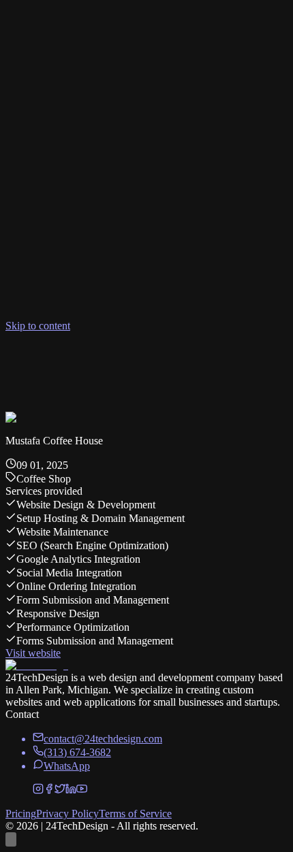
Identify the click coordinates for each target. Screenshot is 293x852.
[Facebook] (49, 790)
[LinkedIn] (70, 790)
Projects (107, 364)
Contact (140, 364)
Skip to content (37, 325)
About (76, 364)
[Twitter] (60, 790)
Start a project (39, 378)
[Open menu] (10, 339)
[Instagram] (38, 790)
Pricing (47, 364)
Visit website (33, 653)
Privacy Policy (67, 813)
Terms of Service (135, 813)
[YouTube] (81, 790)
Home (18, 364)
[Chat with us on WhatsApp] (10, 839)
